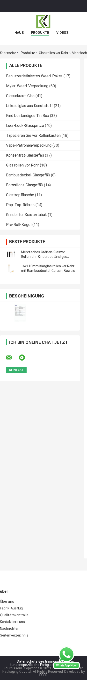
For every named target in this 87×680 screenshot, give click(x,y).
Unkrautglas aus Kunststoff (29, 105)
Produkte (40, 33)
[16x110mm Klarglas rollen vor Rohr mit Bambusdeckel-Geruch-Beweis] (10, 268)
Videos (62, 33)
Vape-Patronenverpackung (28, 145)
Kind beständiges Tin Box (27, 115)
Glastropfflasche (20, 195)
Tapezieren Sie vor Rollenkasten (33, 135)
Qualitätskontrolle (14, 615)
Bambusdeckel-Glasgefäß (28, 175)
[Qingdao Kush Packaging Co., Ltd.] (43, 21)
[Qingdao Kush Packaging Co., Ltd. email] (12, 357)
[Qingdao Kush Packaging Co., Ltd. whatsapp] (25, 357)
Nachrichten (9, 628)
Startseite (8, 53)
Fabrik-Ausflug (11, 608)
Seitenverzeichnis (14, 635)
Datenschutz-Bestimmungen (40, 661)
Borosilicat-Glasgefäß (24, 185)
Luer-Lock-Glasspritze (25, 125)
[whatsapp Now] (66, 657)
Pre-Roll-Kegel (18, 224)
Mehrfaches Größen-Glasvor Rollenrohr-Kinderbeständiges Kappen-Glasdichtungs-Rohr (44, 256)
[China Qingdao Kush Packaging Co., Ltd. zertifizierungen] (20, 313)
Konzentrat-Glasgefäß (25, 155)
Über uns (7, 601)
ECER (43, 675)
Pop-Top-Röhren (20, 205)
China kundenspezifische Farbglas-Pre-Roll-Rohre (43, 663)
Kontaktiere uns (12, 622)
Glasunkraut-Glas (20, 96)
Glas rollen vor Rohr (53, 53)
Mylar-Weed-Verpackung (27, 86)
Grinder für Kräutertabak (26, 214)
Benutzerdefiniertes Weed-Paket (34, 76)
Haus (19, 33)
